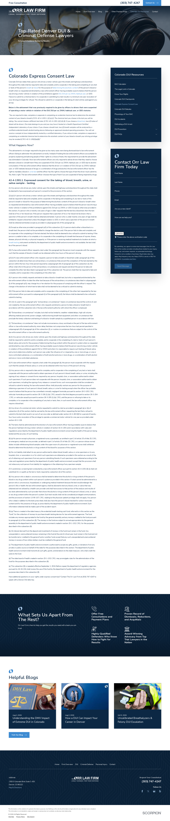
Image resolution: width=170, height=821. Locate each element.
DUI (59, 94)
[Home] (27, 12)
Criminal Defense (86, 764)
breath (29, 88)
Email (117, 200)
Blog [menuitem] (100, 12)
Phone (117, 191)
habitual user (81, 94)
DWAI (73, 94)
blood (36, 88)
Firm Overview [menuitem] (89, 12)
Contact (112, 764)
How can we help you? (123, 217)
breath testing (14, 242)
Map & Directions (15, 787)
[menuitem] (136, 84)
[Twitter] (148, 791)
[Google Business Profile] (154, 791)
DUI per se (66, 94)
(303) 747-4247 (130, 3)
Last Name (118, 182)
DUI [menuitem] (106, 12)
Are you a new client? (123, 209)
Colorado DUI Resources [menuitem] (139, 12)
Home (57, 764)
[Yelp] (160, 791)
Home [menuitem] (78, 12)
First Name (119, 173)
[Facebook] (142, 791)
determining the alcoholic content (65, 88)
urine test (33, 172)
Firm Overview (67, 764)
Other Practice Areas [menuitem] (119, 12)
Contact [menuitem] (155, 12)
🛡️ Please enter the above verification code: (131, 237)
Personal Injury (101, 764)
